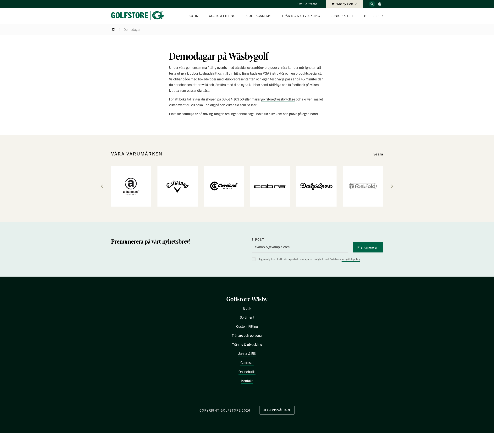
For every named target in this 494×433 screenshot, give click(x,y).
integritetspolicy (351, 259)
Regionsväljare (277, 410)
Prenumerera (367, 247)
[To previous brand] (102, 186)
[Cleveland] (224, 186)
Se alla (378, 154)
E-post (258, 239)
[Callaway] (177, 186)
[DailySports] (316, 186)
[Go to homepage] (139, 16)
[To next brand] (392, 186)
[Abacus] (131, 186)
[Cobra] (270, 186)
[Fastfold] (363, 186)
